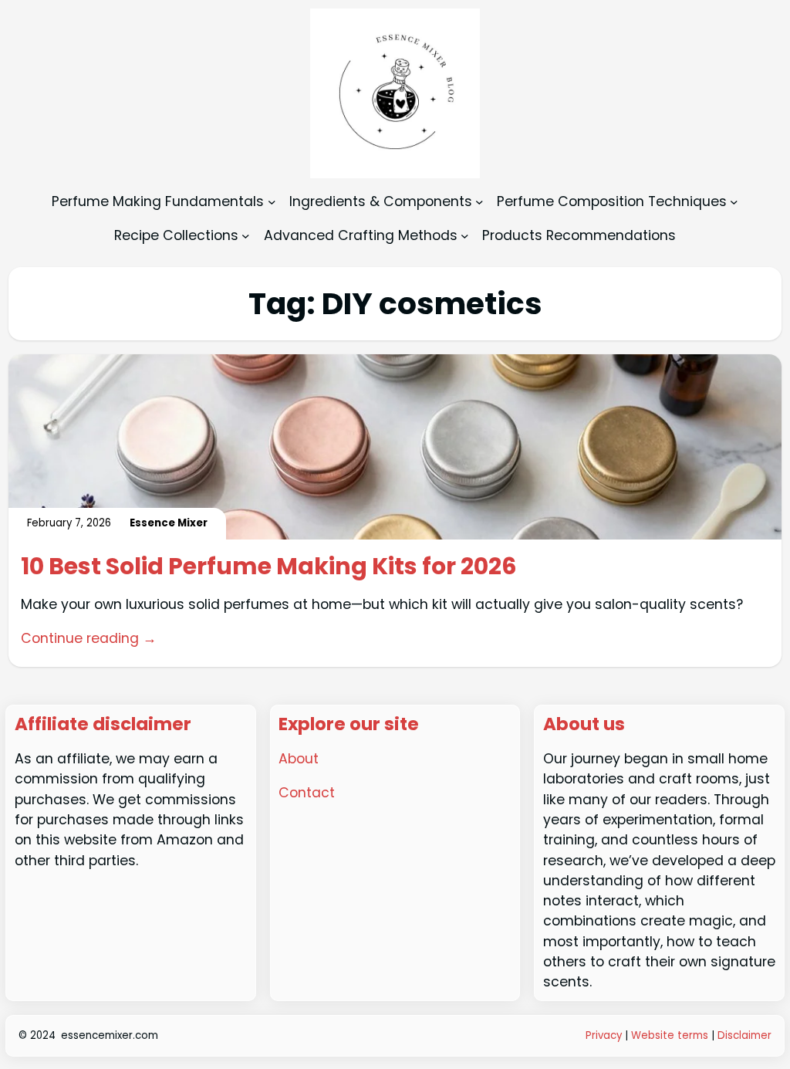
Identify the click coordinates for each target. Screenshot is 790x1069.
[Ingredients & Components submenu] (479, 202)
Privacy (605, 1035)
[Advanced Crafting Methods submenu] (465, 235)
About (299, 758)
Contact (307, 792)
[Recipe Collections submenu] (245, 235)
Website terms (669, 1035)
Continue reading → (89, 638)
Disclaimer (744, 1035)
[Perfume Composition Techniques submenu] (734, 202)
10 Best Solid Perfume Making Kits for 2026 (269, 566)
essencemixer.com (109, 1035)
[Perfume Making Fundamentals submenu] (272, 202)
